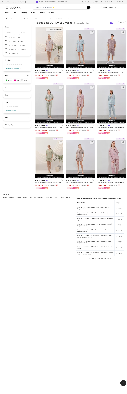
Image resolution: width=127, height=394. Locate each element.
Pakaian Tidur (48, 18)
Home (3, 18)
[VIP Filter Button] (112, 22)
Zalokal (11, 197)
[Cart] (121, 7)
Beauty (51, 13)
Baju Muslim (49, 197)
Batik (62, 197)
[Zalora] (13, 8)
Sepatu (25, 197)
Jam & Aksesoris (38, 197)
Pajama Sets (58, 18)
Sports (24, 13)
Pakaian (18, 197)
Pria (15, 13)
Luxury (42, 13)
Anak (33, 13)
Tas (31, 197)
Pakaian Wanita (19, 18)
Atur (120, 23)
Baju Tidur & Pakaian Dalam (33, 18)
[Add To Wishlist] (61, 70)
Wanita (7, 13)
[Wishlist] (116, 7)
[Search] (88, 7)
